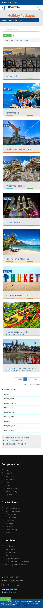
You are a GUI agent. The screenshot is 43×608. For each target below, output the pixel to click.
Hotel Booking (10, 517)
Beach (7, 394)
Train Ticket (9, 520)
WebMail (22, 603)
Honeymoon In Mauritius (17, 259)
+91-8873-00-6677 (11, 2)
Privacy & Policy (11, 491)
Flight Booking (10, 514)
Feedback (9, 546)
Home (3, 20)
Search (8, 35)
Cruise (7, 421)
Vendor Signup (10, 552)
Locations (9, 495)
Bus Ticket (9, 523)
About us (8, 473)
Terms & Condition (12, 488)
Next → (36, 379)
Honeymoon (9, 399)
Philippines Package (15, 185)
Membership (10, 549)
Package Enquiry (9, 604)
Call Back (5, 599)
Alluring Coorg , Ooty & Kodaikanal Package (17, 333)
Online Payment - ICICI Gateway (17, 561)
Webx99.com (21, 606)
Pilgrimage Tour (11, 426)
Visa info (8, 533)
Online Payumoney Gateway (15, 564)
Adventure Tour (10, 412)
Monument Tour (11, 403)
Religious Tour (10, 430)
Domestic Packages (12, 508)
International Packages (13, 511)
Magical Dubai (12, 76)
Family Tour (9, 417)
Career (8, 482)
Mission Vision (10, 476)
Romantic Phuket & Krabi (18, 295)
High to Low (24, 40)
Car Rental (9, 526)
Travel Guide (9, 479)
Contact (8, 485)
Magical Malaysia (14, 222)
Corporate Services (12, 558)
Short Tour (9, 408)
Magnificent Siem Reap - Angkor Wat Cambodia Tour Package (21, 369)
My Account (9, 555)
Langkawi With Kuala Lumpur (20, 149)
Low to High (14, 40)
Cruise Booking (11, 529)
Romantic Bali (12, 112)
